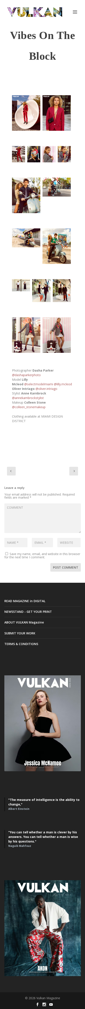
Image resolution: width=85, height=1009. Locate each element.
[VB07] (56, 187)
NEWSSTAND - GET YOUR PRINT (28, 612)
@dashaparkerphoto (26, 375)
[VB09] (56, 246)
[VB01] (49, 154)
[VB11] (62, 290)
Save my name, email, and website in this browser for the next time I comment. (42, 555)
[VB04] (26, 195)
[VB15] (56, 113)
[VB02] (26, 113)
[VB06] (64, 154)
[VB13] (26, 335)
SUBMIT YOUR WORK (19, 633)
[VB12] (21, 285)
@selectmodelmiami (38, 384)
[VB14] (56, 335)
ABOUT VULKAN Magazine (24, 622)
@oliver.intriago (46, 389)
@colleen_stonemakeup (29, 407)
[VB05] (18, 154)
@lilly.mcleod (63, 384)
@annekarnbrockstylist (28, 398)
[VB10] (41, 290)
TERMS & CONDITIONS (21, 644)
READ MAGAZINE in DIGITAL (24, 601)
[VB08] (26, 237)
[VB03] (33, 154)
